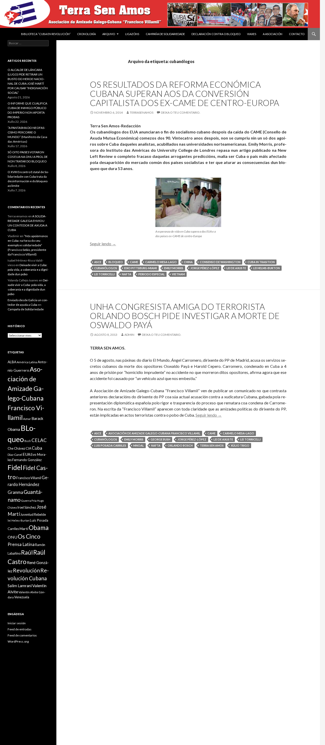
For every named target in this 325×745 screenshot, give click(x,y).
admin (129, 335)
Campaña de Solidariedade (165, 34)
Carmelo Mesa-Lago (161, 262)
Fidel (15, 467)
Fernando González (27, 460)
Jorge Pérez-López (204, 268)
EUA (26, 454)
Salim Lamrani (20, 585)
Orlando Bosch (180, 445)
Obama (39, 527)
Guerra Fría (29, 501)
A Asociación (272, 34)
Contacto (296, 34)
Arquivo (108, 34)
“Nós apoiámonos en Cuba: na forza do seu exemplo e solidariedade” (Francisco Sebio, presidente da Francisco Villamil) (28, 245)
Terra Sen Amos (212, 445)
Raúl (27, 552)
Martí (24, 528)
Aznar (27, 419)
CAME (134, 262)
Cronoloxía (86, 34)
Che (10, 448)
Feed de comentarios (22, 635)
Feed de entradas (19, 629)
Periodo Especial (151, 274)
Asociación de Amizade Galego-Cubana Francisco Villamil (154, 433)
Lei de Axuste (236, 268)
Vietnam (178, 274)
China (188, 262)
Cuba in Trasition (261, 262)
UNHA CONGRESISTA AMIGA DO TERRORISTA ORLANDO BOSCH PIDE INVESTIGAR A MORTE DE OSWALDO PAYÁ (185, 315)
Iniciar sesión (17, 623)
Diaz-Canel (15, 455)
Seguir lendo (103, 243)
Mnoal (138, 445)
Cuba (37, 448)
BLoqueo (115, 262)
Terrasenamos (141, 112)
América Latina (27, 362)
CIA (28, 448)
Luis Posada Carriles (110, 445)
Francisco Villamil (28, 478)
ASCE (97, 262)
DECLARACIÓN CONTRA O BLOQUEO (215, 34)
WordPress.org (18, 641)
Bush (27, 441)
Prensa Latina (21, 544)
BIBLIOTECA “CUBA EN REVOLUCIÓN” (46, 34)
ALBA (12, 362)
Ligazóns (132, 34)
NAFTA (126, 274)
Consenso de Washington (220, 262)
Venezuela (21, 597)
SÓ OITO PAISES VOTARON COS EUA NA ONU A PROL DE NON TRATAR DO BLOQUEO (28, 156)
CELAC (39, 440)
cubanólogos (105, 268)
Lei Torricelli (104, 274)
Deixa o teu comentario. (180, 112)
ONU (12, 537)
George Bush (160, 439)
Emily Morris (173, 268)
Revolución (26, 570)
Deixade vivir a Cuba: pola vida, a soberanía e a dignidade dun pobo (28, 269)
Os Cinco (29, 536)
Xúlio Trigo (240, 445)
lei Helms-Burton (266, 268)
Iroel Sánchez (27, 507)
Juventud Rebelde (33, 514)
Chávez (19, 448)
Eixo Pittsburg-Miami (140, 268)
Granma (15, 492)
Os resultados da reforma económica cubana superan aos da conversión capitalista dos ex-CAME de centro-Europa (184, 93)
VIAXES (251, 34)
